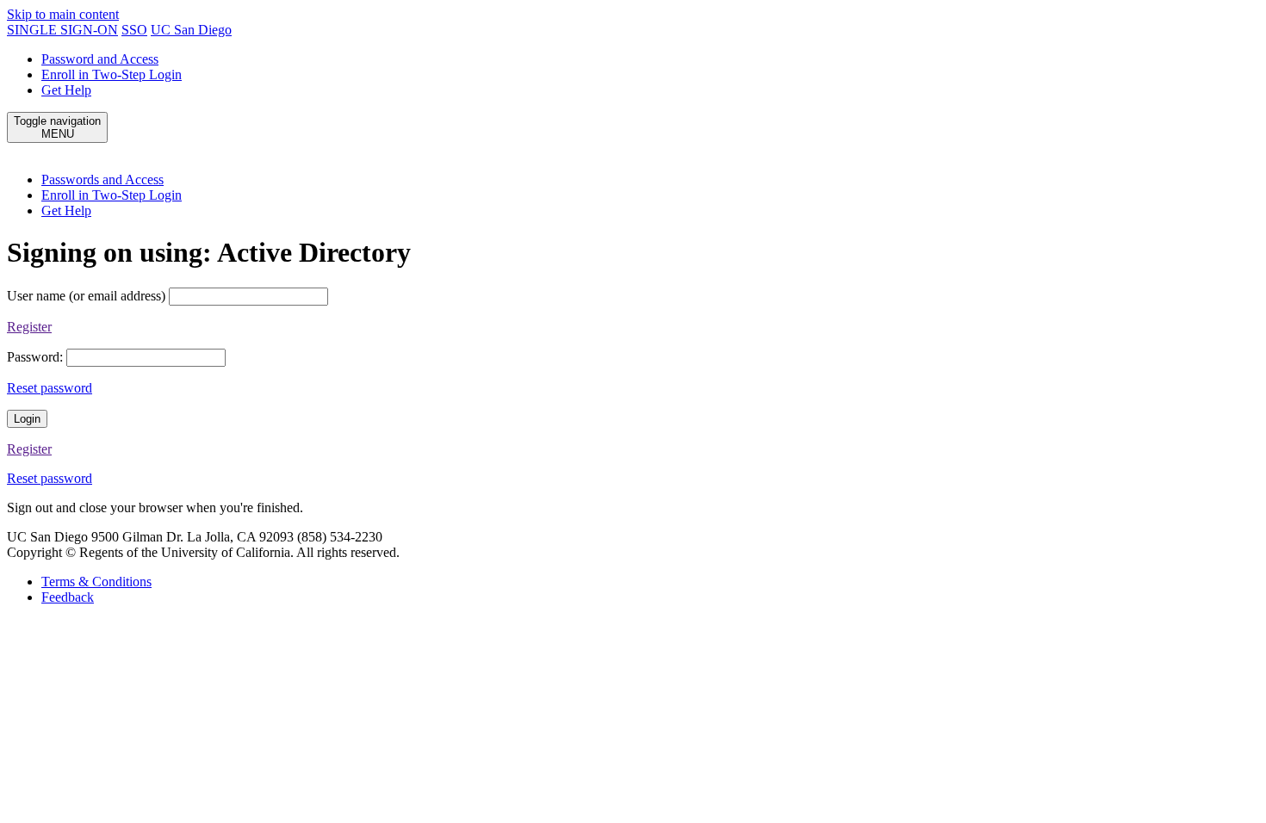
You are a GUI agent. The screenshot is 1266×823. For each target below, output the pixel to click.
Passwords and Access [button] (102, 179)
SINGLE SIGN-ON (62, 29)
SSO (134, 29)
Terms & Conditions (96, 581)
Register (29, 326)
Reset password (49, 388)
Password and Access (99, 59)
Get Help (66, 90)
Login (27, 418)
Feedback (67, 597)
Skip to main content (63, 14)
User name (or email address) (86, 295)
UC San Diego (191, 29)
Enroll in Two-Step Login (111, 74)
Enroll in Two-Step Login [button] (111, 195)
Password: (35, 357)
